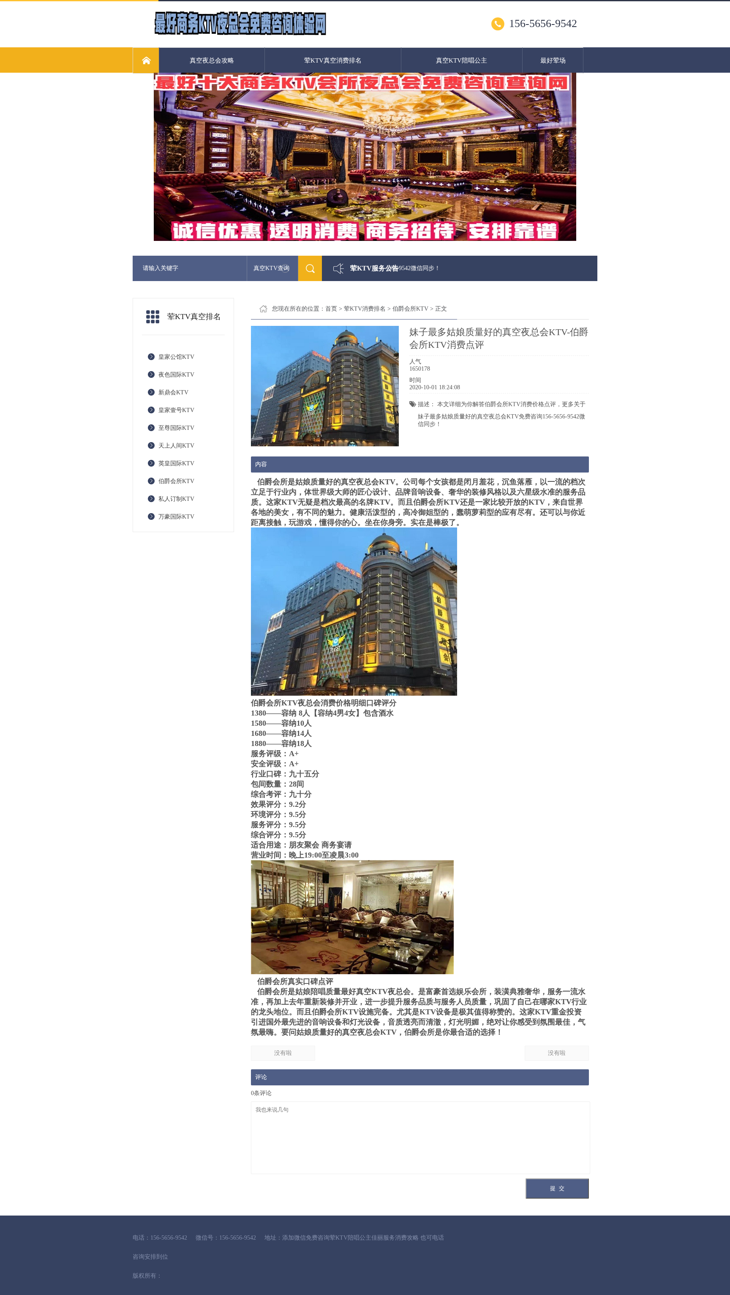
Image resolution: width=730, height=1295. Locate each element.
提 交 (557, 1188)
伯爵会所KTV (176, 481)
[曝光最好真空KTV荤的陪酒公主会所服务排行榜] (240, 34)
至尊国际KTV (176, 428)
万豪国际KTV (176, 517)
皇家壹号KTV (176, 410)
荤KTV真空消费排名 (333, 60)
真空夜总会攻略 (212, 60)
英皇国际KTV (176, 463)
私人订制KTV (176, 499)
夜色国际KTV (176, 375)
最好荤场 (553, 60)
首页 (331, 309)
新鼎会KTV (173, 392)
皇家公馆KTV (176, 357)
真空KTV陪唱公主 (461, 60)
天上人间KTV (176, 446)
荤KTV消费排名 (365, 309)
